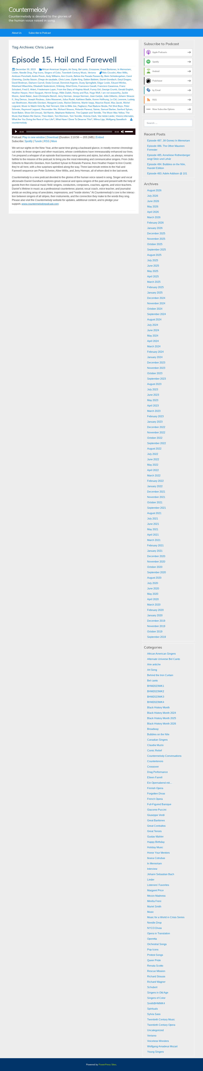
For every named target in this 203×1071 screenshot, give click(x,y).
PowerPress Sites (107, 1064)
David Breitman (19, 82)
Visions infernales (124, 116)
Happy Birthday (156, 842)
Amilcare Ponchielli (21, 76)
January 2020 (155, 615)
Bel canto (83, 69)
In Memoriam (124, 69)
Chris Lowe (64, 79)
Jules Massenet (53, 99)
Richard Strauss (66, 109)
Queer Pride (154, 960)
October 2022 (154, 438)
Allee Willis (122, 72)
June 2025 (153, 265)
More (54, 141)
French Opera (155, 799)
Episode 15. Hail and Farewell (64, 59)
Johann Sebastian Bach (160, 874)
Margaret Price (155, 890)
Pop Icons (38, 72)
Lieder (15, 72)
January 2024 (155, 357)
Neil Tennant (52, 106)
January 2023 (155, 421)
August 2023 (154, 384)
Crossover (94, 69)
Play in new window (33, 137)
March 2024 (153, 346)
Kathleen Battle (83, 99)
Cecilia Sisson (30, 79)
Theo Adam (47, 116)
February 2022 (155, 481)
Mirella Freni (154, 901)
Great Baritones (108, 69)
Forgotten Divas (156, 793)
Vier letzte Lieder (106, 116)
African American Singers (54, 69)
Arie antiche (154, 664)
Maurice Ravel (102, 102)
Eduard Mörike (118, 82)
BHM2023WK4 (155, 702)
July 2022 (152, 454)
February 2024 (155, 351)
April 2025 (153, 276)
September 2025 (156, 249)
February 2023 (155, 416)
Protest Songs (155, 955)
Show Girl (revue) (33, 112)
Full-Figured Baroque (159, 804)
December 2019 (156, 620)
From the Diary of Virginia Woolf (73, 89)
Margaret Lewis (55, 102)
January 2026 (155, 228)
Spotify (28, 141)
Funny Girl (95, 89)
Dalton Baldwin (91, 79)
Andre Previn (38, 76)
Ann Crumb (66, 76)
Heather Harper (19, 92)
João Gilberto (110, 96)
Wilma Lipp (99, 119)
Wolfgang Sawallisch (116, 119)
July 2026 (152, 195)
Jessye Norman (81, 96)
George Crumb (109, 89)
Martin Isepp (88, 102)
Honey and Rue (80, 92)
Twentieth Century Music (74, 72)
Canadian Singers (157, 739)
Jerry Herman (65, 96)
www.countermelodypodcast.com (40, 204)
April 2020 (153, 599)
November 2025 (156, 238)
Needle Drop (25, 72)
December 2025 (156, 233)
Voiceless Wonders (158, 1041)
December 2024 (156, 298)
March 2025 (153, 282)
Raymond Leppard (30, 109)
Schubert (152, 987)
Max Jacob (116, 102)
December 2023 (156, 362)
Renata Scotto (155, 965)
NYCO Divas (154, 928)
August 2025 (154, 255)
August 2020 (154, 577)
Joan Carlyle (96, 96)
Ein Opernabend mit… (159, 782)
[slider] (129, 131)
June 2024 (153, 330)
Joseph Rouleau (36, 99)
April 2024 (153, 341)
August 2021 (154, 513)
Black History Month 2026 (161, 723)
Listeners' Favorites (158, 885)
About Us (17, 32)
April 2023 (153, 405)
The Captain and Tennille (88, 112)
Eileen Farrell (154, 777)
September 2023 (156, 378)
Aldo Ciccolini (109, 72)
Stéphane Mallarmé (65, 112)
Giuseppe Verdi (156, 815)
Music (150, 912)
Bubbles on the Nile (158, 734)
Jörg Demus (20, 99)
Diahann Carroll (36, 82)
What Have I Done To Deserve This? (74, 119)
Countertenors (155, 761)
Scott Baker (17, 112)
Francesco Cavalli (87, 86)
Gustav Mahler (155, 836)
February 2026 (155, 222)
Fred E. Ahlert (29, 89)
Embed (100, 137)
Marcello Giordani (37, 102)
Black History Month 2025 (161, 718)
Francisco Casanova (108, 86)
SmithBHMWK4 (156, 1003)
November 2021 (156, 497)
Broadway (153, 729)
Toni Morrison (61, 116)
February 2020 (155, 610)
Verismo (92, 72)
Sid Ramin (48, 112)
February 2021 (155, 545)
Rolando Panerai (83, 109)
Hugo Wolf (95, 92)
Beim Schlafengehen (114, 76)
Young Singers (155, 1051)
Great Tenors (154, 831)
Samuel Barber (108, 109)
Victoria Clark (89, 116)
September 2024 (156, 314)
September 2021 (156, 507)
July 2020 (152, 583)
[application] (73, 131)
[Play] (16, 131)
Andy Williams (53, 76)
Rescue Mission (156, 971)
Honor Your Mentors (158, 852)
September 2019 (156, 637)
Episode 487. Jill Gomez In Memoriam (168, 140)
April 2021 (153, 534)
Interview (152, 869)
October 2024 (154, 308)
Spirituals (152, 1008)
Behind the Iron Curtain (160, 675)
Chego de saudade (47, 79)
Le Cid (113, 99)
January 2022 (155, 486)
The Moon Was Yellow (113, 112)
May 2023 (152, 400)
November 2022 (156, 432)
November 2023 (156, 368)
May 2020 (152, 594)
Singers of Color (53, 72)
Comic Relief (154, 750)
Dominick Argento (69, 82)
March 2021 (153, 540)
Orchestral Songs (157, 944)
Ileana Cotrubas (156, 858)
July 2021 (152, 518)
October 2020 (154, 567)
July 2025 (152, 260)
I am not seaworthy (110, 92)
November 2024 (156, 303)
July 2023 (152, 389)
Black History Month (158, 707)
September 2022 (156, 443)
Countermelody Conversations (164, 756)
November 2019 (156, 626)
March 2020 (153, 604)
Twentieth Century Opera (161, 1025)
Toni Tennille (75, 116)
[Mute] (122, 131)
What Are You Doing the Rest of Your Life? (33, 119)
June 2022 (153, 459)
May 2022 (152, 464)
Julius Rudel (68, 99)
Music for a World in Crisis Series (165, 917)
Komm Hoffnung (100, 99)
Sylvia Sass (153, 1014)
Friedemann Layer (46, 89)
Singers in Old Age (157, 992)
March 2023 (153, 411)
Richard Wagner (156, 981)
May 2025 (152, 271)
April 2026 (153, 212)
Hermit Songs (51, 92)
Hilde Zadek (65, 92)
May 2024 (152, 335)
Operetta (152, 938)
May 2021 (152, 529)
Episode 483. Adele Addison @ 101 (167, 173)
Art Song (72, 69)
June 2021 (153, 524)
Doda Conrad (52, 82)
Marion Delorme (72, 102)
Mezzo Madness (156, 895)
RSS (46, 141)
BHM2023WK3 (155, 696)
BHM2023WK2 (155, 691)
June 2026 (153, 201)
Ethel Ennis (71, 86)
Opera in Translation (158, 933)
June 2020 (153, 588)
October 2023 (154, 373)
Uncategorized (155, 1030)
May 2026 (152, 206)
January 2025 (155, 292)
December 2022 (156, 427)
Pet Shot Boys (116, 106)
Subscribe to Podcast (40, 32)
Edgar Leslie (103, 82)
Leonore (122, 99)
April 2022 (153, 470)
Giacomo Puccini (156, 809)
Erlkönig (60, 86)
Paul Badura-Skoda (97, 106)
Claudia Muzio (155, 745)
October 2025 (154, 244)
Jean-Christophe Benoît (45, 96)
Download (52, 137)
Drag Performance (157, 772)
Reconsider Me (49, 109)
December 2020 (156, 556)
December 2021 (156, 491)
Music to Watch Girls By (33, 106)
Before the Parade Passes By (88, 76)
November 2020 (156, 561)
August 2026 (154, 190)
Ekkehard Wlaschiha (22, 86)
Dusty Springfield (87, 82)
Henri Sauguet (36, 92)
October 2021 (154, 502)
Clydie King (76, 79)
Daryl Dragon (124, 79)
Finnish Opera (155, 788)
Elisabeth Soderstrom (44, 86)
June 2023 (153, 394)
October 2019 (154, 631)
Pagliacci (82, 106)
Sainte (96, 109)
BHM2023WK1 (155, 686)
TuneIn (38, 141)
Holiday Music (155, 847)
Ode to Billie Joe (68, 106)
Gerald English (125, 89)
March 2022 (153, 475)
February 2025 (155, 287)
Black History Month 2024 (161, 713)
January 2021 (155, 551)
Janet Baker (26, 96)
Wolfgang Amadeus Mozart (162, 1046)
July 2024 (152, 325)
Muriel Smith (154, 906)
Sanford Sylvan (124, 109)
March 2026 (153, 217)
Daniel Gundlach (108, 79)
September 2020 (156, 572)
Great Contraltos (156, 825)
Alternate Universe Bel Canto (163, 659)
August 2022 (154, 448)
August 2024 (154, 319)
